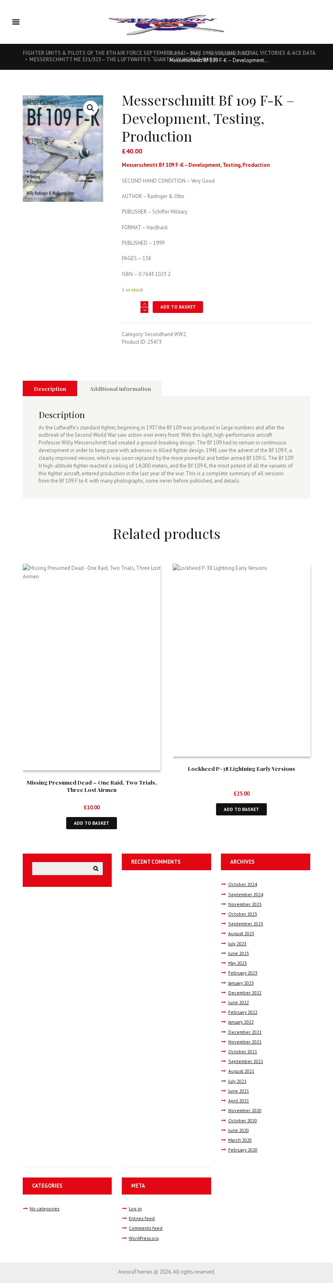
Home (176, 53)
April (238, 1101)
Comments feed (145, 1228)
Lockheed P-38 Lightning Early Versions (241, 768)
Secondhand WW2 (228, 53)
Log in (135, 1208)
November (245, 904)
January (241, 983)
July (237, 943)
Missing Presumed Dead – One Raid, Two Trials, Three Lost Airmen (92, 785)
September (245, 894)
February (242, 973)
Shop (195, 53)
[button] (90, 108)
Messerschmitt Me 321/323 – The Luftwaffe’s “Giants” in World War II (123, 59)
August (241, 933)
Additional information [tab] (120, 388)
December (245, 993)
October (242, 884)
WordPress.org (144, 1238)
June (238, 953)
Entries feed (142, 1218)
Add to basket (178, 307)
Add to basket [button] (91, 823)
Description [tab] (50, 388)
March (240, 1140)
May (237, 963)
